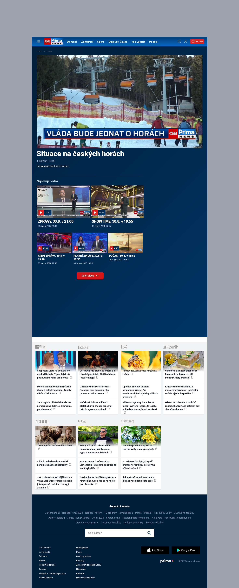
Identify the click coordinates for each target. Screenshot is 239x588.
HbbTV (42, 560)
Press (79, 552)
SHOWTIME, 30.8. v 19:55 (112, 221)
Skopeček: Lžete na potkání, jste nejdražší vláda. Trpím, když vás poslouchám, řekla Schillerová (54, 374)
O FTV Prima (45, 547)
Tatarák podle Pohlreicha (135, 517)
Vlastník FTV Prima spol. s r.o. (52, 573)
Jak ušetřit (138, 42)
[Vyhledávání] (179, 41)
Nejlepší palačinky (133, 522)
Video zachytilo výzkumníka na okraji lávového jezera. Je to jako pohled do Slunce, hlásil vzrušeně (140, 406)
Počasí (153, 42)
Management (82, 547)
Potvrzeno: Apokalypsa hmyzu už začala (140, 372)
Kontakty (80, 560)
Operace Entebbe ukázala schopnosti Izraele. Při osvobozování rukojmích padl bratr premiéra (140, 391)
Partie (138, 512)
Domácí (72, 42)
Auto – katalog (56, 517)
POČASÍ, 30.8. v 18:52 (122, 255)
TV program (110, 512)
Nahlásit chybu (46, 577)
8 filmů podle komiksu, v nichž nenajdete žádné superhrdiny (52, 463)
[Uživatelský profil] (185, 41)
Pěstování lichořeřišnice (178, 517)
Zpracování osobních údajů (88, 565)
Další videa (88, 275)
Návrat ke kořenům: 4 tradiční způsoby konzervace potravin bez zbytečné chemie (182, 406)
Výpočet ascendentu (87, 522)
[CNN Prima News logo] (53, 41)
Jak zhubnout (52, 512)
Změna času (126, 512)
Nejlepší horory (93, 512)
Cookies (42, 569)
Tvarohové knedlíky (110, 522)
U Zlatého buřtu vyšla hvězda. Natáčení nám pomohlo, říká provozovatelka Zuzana (95, 390)
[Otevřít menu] (39, 41)
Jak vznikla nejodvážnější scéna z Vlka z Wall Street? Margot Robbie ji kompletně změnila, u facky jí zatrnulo (54, 482)
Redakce (80, 573)
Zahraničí (87, 42)
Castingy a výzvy (83, 556)
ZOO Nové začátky (184, 512)
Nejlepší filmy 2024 (72, 512)
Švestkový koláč (154, 522)
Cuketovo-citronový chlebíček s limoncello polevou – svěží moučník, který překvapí (181, 374)
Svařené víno (113, 517)
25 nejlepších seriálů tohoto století (55, 445)
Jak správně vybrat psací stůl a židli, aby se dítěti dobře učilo (138, 479)
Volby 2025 (98, 517)
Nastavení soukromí (85, 577)
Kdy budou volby (163, 512)
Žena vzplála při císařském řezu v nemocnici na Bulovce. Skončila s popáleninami (54, 406)
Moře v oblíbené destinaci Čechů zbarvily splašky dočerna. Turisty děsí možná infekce (54, 390)
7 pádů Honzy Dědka (78, 517)
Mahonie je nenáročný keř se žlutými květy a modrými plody (138, 447)
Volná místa (44, 552)
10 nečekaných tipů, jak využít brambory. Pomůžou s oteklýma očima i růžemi (139, 465)
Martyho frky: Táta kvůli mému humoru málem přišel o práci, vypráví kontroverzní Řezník (95, 449)
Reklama (43, 556)
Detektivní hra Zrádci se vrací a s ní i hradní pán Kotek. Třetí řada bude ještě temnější (98, 374)
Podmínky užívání (47, 565)
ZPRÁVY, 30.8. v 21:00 (55, 221)
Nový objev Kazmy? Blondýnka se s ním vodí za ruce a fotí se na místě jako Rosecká (98, 481)
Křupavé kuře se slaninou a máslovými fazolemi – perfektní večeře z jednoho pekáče (181, 390)
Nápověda (81, 569)
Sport (100, 42)
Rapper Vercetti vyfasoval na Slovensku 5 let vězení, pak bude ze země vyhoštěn (98, 465)
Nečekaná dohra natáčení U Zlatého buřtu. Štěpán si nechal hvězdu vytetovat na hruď (96, 406)
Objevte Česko (117, 42)
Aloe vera (157, 517)
